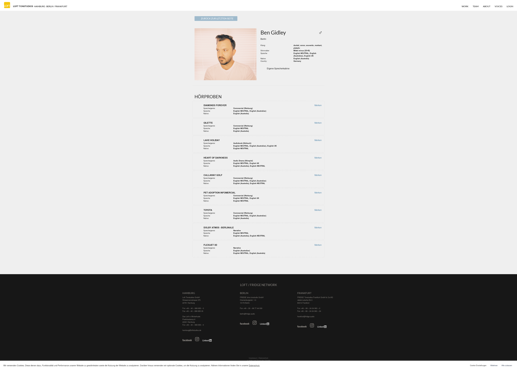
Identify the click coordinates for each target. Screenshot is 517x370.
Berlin (50, 6)
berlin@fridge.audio (247, 313)
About (486, 6)
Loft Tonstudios (23, 6)
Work (465, 6)
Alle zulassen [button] (507, 365)
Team (476, 6)
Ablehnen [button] (494, 365)
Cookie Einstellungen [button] (478, 365)
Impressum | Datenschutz (258, 358)
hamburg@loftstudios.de (191, 330)
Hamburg (39, 6)
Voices (498, 6)
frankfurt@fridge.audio (305, 316)
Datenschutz (254, 365)
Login (510, 6)
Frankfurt (61, 6)
